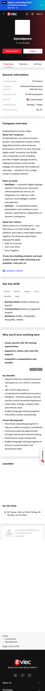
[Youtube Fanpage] (29, 676)
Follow (33, 51)
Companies (10, 639)
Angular (27, 291)
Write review (12, 51)
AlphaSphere (11, 642)
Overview (8, 64)
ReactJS (17, 291)
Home (5, 636)
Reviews (24, 64)
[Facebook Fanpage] (23, 676)
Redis (17, 296)
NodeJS (7, 291)
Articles (37, 64)
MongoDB (7, 296)
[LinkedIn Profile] (16, 676)
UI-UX (36, 291)
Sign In (39, 14)
